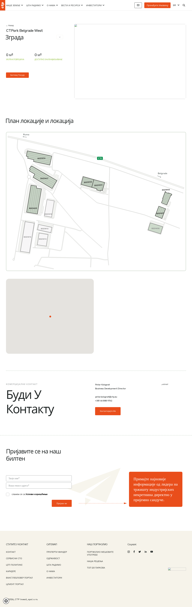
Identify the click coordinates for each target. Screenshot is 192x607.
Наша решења (95, 561)
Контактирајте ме (108, 411)
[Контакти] (138, 5)
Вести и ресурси (70, 5)
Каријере (11, 571)
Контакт (11, 551)
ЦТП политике (14, 564)
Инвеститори (94, 5)
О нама (51, 5)
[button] (50, 316)
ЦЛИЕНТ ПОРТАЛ (15, 584)
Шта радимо (33, 5)
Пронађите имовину (157, 5)
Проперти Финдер (56, 551)
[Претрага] (184, 5)
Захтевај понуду (17, 75)
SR (174, 5)
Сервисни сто (14, 558)
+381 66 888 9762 (103, 400)
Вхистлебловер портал (19, 577)
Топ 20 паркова (96, 567)
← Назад (10, 25)
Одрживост (53, 558)
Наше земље (13, 5)
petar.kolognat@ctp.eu (106, 396)
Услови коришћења (36, 494)
